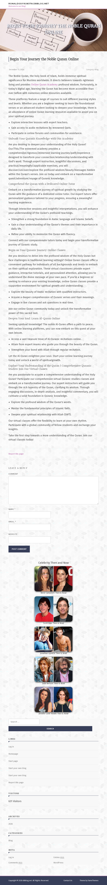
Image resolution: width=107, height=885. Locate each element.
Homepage (13, 754)
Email (12, 522)
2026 (10, 824)
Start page (13, 761)
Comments (15, 863)
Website (12, 534)
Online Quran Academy (44, 84)
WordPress (58, 863)
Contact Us (68, 880)
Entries (59, 857)
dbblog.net (27, 880)
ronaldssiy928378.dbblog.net (28, 3)
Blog (96, 69)
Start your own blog (17, 768)
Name (12, 509)
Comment (13, 474)
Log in (11, 747)
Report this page (16, 454)
